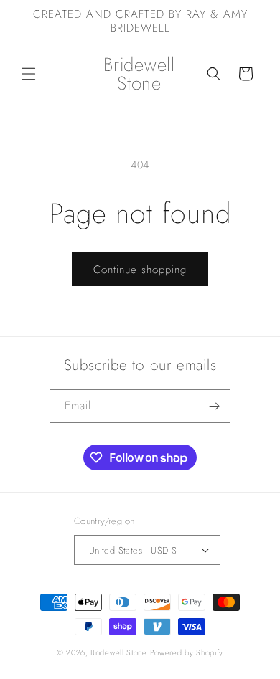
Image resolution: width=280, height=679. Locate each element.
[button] (29, 74)
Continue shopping (140, 269)
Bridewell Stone (118, 652)
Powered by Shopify (187, 652)
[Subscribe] (214, 406)
